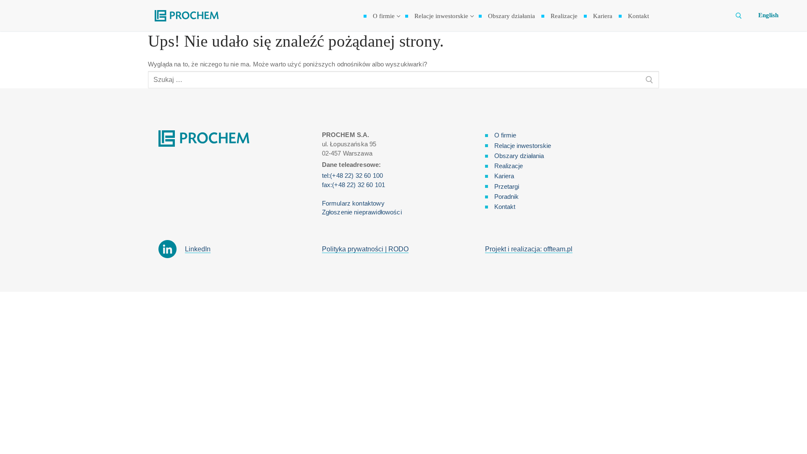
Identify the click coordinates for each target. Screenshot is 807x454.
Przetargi (506, 186)
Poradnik (506, 196)
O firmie (505, 135)
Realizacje (508, 165)
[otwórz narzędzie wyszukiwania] (739, 16)
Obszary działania (519, 155)
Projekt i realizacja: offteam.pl (528, 249)
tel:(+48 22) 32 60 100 (352, 175)
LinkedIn (198, 249)
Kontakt (504, 206)
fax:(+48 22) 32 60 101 (353, 184)
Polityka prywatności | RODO (365, 249)
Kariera (504, 175)
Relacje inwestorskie (522, 145)
